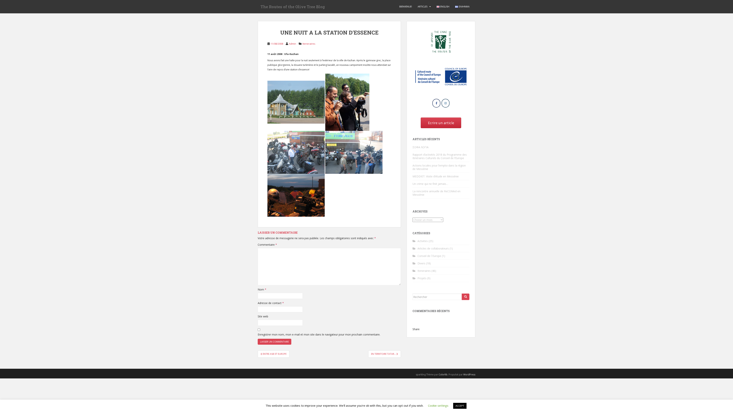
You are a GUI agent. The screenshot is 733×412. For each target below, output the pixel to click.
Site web (263, 316)
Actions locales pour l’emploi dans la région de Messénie (439, 167)
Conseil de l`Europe (429, 256)
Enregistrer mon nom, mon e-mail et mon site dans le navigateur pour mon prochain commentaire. (319, 334)
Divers (421, 263)
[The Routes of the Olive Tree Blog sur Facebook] (436, 103)
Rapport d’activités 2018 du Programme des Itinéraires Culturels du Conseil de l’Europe (440, 156)
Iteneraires (309, 43)
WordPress (469, 374)
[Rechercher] (465, 297)
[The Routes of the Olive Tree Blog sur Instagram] (446, 103)
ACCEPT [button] (459, 405)
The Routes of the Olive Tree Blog (293, 6)
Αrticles (422, 6)
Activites (422, 241)
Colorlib (443, 374)
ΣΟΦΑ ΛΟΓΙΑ (421, 147)
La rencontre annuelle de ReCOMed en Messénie (436, 192)
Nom (262, 289)
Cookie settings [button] (438, 405)
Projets (421, 278)
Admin (292, 43)
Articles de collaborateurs (433, 248)
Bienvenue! (405, 6)
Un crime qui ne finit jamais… (430, 184)
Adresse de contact (271, 303)
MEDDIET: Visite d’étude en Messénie (436, 176)
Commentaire (267, 244)
